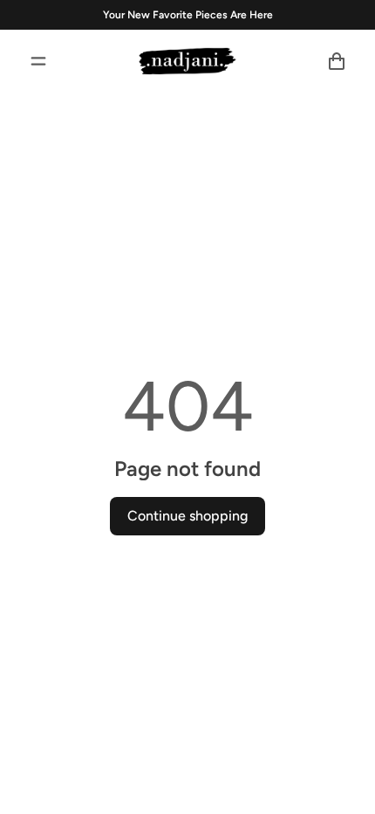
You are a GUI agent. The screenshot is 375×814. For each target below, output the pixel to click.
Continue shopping (187, 515)
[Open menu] (38, 61)
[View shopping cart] (336, 61)
